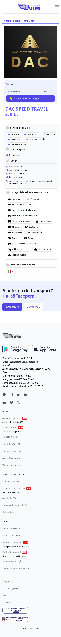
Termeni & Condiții (11, 561)
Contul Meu (33, 307)
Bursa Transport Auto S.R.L (17, 358)
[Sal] (30, 618)
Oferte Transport (10, 481)
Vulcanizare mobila (11, 465)
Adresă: (6, 365)
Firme (16, 20)
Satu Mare (28, 20)
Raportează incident (15, 544)
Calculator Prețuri (11, 528)
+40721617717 (35, 386)
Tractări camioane (11, 443)
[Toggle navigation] (57, 6)
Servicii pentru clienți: (14, 386)
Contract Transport (14, 554)
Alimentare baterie (11, 458)
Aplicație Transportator (16, 490)
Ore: (4, 372)
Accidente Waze (10, 497)
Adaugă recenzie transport (27, 98)
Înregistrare (12, 307)
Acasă (7, 20)
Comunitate (8, 512)
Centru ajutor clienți (12, 535)
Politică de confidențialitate (15, 568)
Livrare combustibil (11, 450)
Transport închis (10, 436)
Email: (5, 361)
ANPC (5, 595)
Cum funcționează (11, 588)
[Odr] (30, 610)
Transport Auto (12, 429)
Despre (5, 581)
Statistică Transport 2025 (14, 505)
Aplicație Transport (14, 420)
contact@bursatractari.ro (24, 361)
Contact (6, 602)
